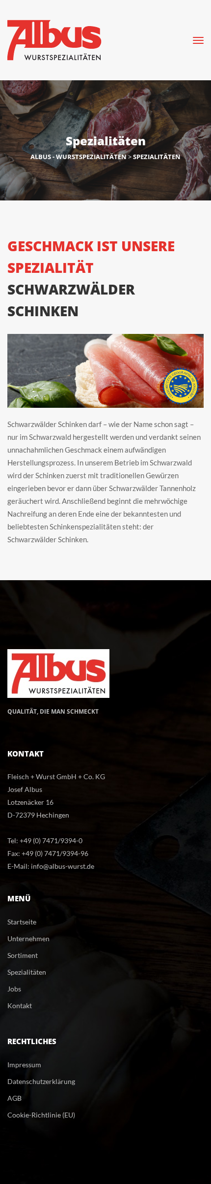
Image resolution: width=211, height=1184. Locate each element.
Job (14, 989)
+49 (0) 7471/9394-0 (51, 840)
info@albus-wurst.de (62, 866)
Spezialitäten (26, 972)
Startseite (21, 922)
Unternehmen (28, 938)
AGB (14, 1098)
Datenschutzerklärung (41, 1081)
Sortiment (22, 955)
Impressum (24, 1064)
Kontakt (19, 1005)
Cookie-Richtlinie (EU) (41, 1115)
